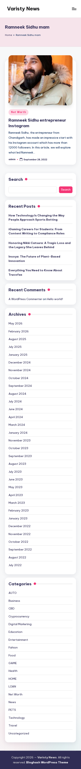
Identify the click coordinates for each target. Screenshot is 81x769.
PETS (12, 710)
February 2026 (19, 331)
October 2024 (18, 378)
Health (13, 671)
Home (8, 35)
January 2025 (18, 355)
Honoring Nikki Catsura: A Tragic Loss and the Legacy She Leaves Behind (40, 245)
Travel (13, 725)
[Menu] (74, 9)
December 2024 (20, 362)
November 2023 (20, 440)
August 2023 (17, 464)
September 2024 (20, 386)
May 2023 (15, 487)
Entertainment (18, 640)
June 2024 (16, 409)
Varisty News (23, 8)
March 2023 (17, 503)
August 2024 (17, 394)
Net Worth (18, 112)
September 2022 (20, 549)
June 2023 (16, 479)
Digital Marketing (20, 624)
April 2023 (16, 495)
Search (16, 179)
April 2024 (16, 417)
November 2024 (20, 370)
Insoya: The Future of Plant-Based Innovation (34, 259)
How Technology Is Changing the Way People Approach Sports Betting (36, 217)
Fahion (13, 647)
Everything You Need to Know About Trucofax (35, 272)
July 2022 (15, 565)
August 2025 (17, 339)
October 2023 (18, 448)
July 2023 (15, 472)
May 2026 (15, 323)
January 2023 (18, 518)
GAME (13, 663)
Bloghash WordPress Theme (47, 762)
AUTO (13, 593)
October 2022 (18, 542)
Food (12, 655)
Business (14, 601)
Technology (17, 718)
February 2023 (19, 510)
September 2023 (20, 456)
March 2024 (17, 425)
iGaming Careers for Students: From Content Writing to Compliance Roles (37, 231)
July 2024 (15, 401)
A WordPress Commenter (25, 299)
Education (15, 632)
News (12, 702)
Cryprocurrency (19, 616)
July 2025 (15, 347)
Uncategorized (19, 733)
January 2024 (18, 433)
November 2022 (20, 534)
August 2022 (17, 557)
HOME (13, 679)
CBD (12, 608)
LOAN (12, 686)
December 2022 (20, 526)
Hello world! (55, 299)
